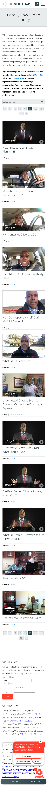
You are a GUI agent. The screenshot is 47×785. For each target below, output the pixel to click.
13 (21, 113)
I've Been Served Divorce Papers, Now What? (22, 493)
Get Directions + (27, 721)
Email (5, 683)
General (12, 158)
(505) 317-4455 (35, 75)
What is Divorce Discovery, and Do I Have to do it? (23, 536)
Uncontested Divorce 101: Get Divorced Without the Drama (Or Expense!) (22, 404)
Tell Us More (7, 692)
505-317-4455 (36, 727)
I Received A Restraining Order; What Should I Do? (21, 449)
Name (5, 677)
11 (36, 109)
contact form (18, 78)
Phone (5, 680)
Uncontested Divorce (16, 415)
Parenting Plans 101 (14, 578)
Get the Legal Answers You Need (22, 617)
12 (41, 109)
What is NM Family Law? (17, 361)
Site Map (6, 776)
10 (30, 109)
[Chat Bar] (23, 781)
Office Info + (14, 721)
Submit (7, 696)
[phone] (37, 4)
